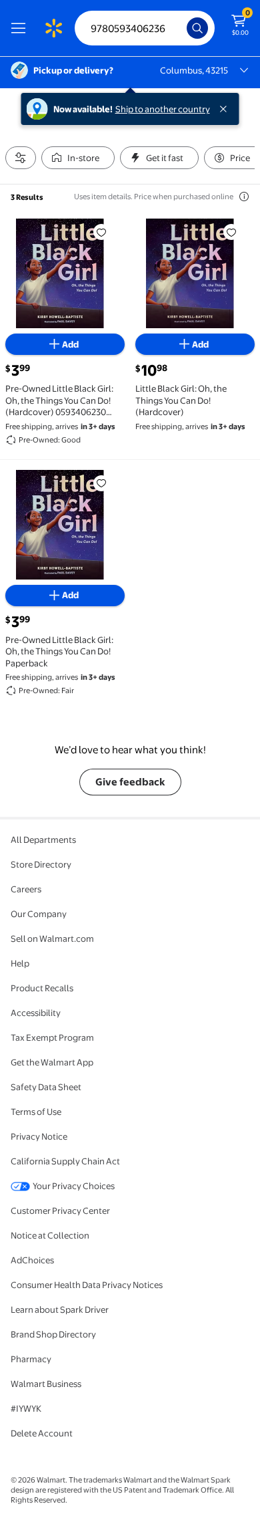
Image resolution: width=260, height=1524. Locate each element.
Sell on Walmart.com (52, 938)
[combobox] (145, 28)
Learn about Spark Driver (60, 1309)
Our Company (39, 913)
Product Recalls (42, 988)
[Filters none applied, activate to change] (20, 157)
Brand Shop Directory (53, 1334)
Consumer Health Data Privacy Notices (87, 1284)
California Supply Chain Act (65, 1161)
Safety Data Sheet (46, 1087)
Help (20, 963)
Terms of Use (36, 1111)
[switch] (78, 157)
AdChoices (32, 1260)
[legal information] (244, 196)
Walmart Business (46, 1383)
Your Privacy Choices (74, 1185)
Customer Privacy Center (60, 1210)
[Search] (197, 28)
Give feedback (130, 781)
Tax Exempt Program (52, 1037)
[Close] (226, 109)
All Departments (43, 839)
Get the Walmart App (52, 1062)
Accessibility (36, 1012)
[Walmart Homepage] (53, 28)
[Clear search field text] (180, 28)
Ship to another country (162, 109)
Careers (26, 889)
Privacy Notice (39, 1136)
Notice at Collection (50, 1235)
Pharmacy (31, 1359)
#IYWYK (26, 1408)
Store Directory (41, 864)
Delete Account (42, 1433)
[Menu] (21, 28)
